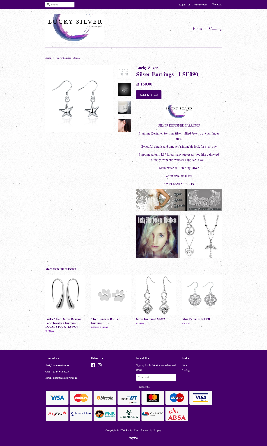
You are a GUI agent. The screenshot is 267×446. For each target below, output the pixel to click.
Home (198, 28)
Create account (199, 4)
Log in (182, 4)
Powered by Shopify (151, 430)
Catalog (215, 28)
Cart (219, 4)
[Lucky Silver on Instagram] (100, 366)
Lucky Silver (132, 430)
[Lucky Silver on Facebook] (93, 366)
